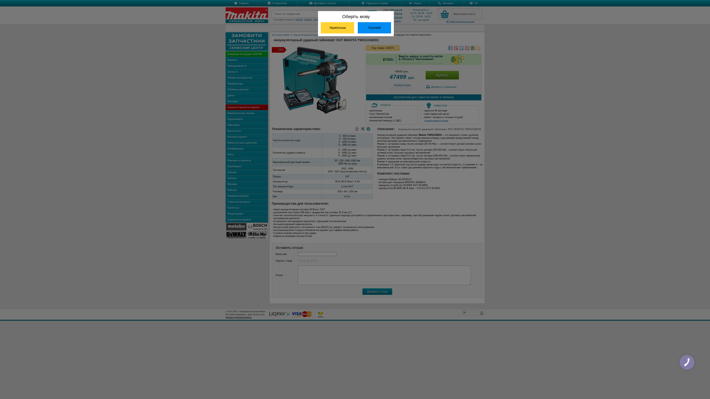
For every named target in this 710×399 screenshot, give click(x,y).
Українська (337, 28)
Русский (374, 28)
